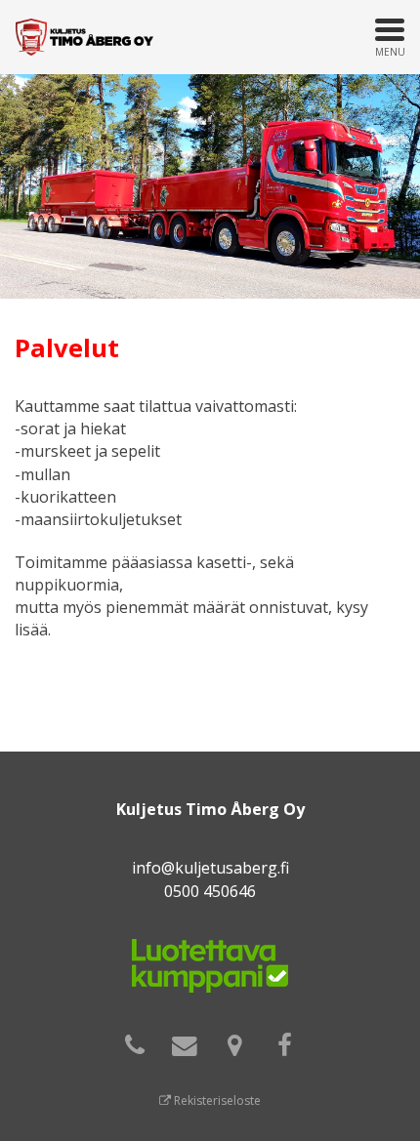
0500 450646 (210, 891)
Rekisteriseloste (216, 1100)
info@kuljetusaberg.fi (210, 867)
